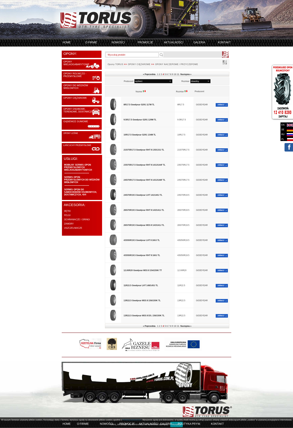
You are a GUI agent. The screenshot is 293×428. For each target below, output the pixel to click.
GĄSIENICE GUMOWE (75, 121)
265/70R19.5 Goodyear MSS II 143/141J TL (144, 225)
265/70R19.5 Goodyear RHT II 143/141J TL (144, 210)
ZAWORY (69, 223)
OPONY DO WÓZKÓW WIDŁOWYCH (75, 86)
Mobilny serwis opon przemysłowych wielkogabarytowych (78, 167)
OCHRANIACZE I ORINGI (77, 219)
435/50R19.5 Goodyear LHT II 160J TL (142, 240)
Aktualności (173, 42)
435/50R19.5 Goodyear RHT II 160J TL (142, 255)
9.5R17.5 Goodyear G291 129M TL (140, 120)
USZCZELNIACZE (73, 228)
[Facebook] (288, 150)
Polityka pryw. (189, 423)
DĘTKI (67, 211)
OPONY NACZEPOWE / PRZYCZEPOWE (176, 64)
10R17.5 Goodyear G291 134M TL (140, 135)
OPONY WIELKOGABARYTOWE (76, 63)
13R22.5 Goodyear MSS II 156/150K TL (142, 300)
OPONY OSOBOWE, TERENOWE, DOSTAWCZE (78, 110)
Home (67, 42)
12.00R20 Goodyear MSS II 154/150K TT (143, 270)
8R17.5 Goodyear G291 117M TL (139, 104)
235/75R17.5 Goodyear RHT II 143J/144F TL (144, 165)
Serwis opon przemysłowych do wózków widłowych (82, 180)
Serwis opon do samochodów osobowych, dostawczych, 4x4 (80, 192)
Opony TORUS (116, 64)
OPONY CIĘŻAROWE (75, 98)
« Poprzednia (150, 74)
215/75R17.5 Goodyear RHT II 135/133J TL (144, 150)
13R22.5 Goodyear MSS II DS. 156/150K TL (144, 315)
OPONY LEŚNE (70, 133)
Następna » (185, 74)
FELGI (67, 215)
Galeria (199, 42)
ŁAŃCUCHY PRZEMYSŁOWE (77, 145)
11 (178, 74)
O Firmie (91, 42)
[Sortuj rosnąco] (143, 91)
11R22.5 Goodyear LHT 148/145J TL (141, 285)
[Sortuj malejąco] (145, 91)
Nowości (118, 42)
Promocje (145, 42)
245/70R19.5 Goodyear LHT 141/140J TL (143, 195)
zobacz (221, 104)
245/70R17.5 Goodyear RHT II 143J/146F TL (144, 180)
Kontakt (224, 42)
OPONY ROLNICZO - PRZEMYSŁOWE (74, 75)
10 (175, 74)
